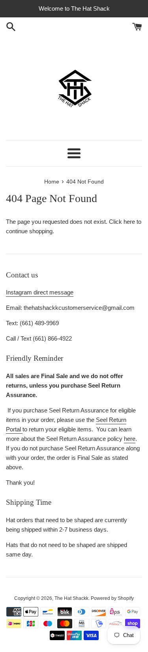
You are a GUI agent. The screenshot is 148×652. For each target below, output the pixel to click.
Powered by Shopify (112, 598)
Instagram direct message (39, 292)
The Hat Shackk (71, 598)
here (129, 221)
